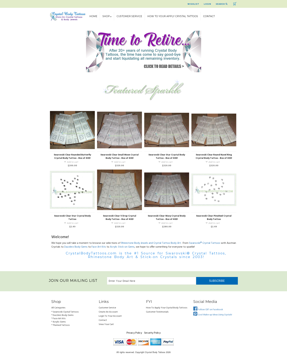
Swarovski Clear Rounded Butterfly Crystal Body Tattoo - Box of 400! (72, 156)
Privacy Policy (134, 333)
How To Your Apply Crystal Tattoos (172, 16)
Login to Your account (110, 316)
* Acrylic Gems (58, 322)
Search (221, 4)
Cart (235, 3)
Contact (209, 16)
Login (207, 4)
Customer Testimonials (157, 312)
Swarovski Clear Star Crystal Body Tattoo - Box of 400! (166, 156)
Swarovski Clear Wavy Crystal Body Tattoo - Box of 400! (167, 217)
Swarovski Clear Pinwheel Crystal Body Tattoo (214, 217)
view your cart (106, 324)
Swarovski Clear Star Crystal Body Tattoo (72, 217)
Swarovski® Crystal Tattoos (204, 243)
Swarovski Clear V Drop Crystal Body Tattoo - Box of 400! (119, 217)
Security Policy (152, 333)
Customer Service (129, 16)
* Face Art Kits (58, 318)
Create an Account (108, 312)
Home (93, 16)
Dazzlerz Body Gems (76, 247)
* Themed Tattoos (60, 325)
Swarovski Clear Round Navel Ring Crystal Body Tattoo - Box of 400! (214, 156)
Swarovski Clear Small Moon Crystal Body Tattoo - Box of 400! (119, 156)
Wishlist (193, 4)
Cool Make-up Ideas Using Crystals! (214, 315)
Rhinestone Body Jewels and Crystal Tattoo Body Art (151, 243)
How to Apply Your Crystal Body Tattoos (166, 308)
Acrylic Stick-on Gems (122, 247)
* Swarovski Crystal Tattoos (65, 312)
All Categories (58, 308)
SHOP (106, 16)
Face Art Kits (99, 247)
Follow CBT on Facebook (210, 310)
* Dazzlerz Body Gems (62, 315)
